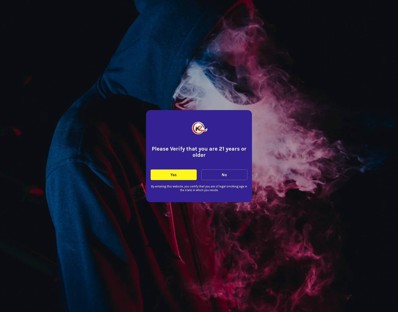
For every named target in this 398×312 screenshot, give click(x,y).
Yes (173, 174)
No (224, 174)
